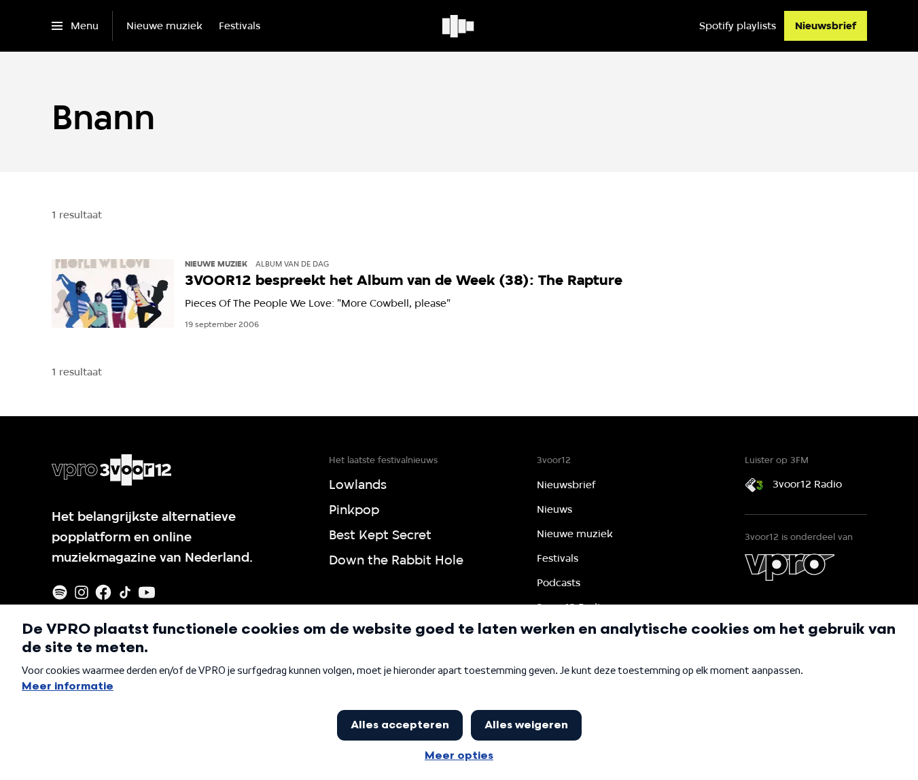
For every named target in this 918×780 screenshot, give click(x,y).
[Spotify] (60, 592)
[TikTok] (125, 592)
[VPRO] (789, 567)
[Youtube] (147, 592)
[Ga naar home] (459, 25)
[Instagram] (81, 592)
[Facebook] (103, 592)
